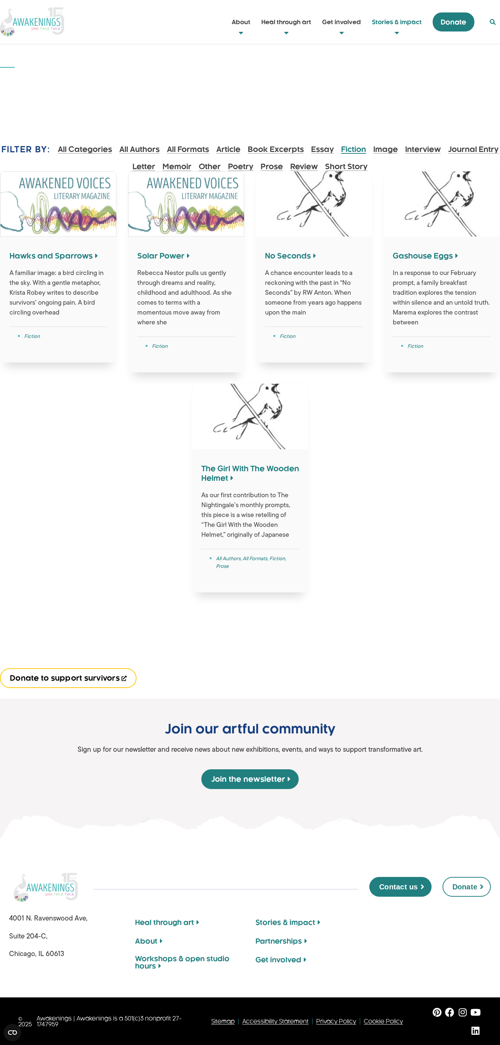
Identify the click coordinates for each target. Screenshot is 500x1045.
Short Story (346, 167)
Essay (322, 149)
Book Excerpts (276, 149)
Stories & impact (397, 22)
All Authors (139, 149)
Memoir (177, 167)
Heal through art (286, 22)
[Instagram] (462, 1012)
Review (304, 167)
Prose (272, 167)
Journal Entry (473, 149)
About (241, 22)
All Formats (188, 149)
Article (228, 149)
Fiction (353, 149)
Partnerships (278, 941)
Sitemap (223, 1021)
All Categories (85, 149)
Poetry (240, 167)
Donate (453, 22)
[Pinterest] (436, 1012)
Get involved (341, 22)
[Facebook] (449, 1012)
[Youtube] (475, 1012)
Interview (423, 149)
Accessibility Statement (275, 1021)
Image (385, 149)
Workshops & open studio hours (182, 962)
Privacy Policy (336, 1021)
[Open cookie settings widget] (12, 1032)
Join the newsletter (248, 779)
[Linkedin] (475, 1030)
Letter (144, 167)
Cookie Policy (383, 1021)
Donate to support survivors (65, 678)
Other (210, 167)
